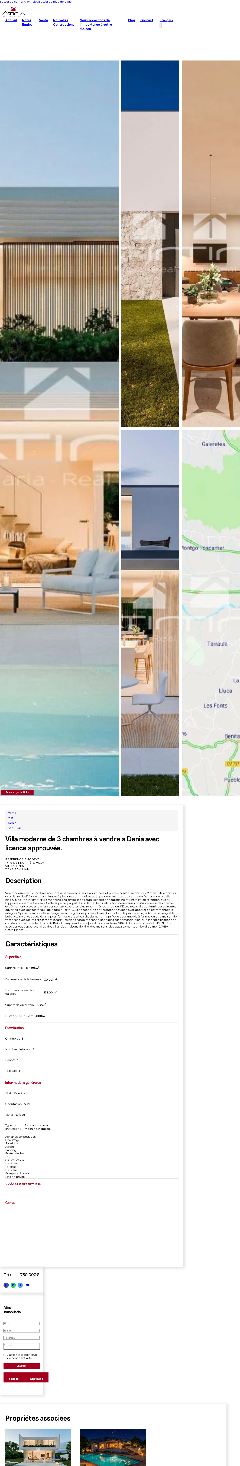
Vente (43, 20)
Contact (146, 20)
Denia (12, 823)
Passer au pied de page (55, 1)
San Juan (14, 828)
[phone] (214, 1452)
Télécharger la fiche (17, 792)
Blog (131, 20)
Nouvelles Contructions (63, 23)
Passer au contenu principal (19, 1)
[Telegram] (20, 1285)
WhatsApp (36, 1379)
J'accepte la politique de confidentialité (22, 1356)
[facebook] (5, 36)
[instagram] (16, 36)
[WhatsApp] (13, 1285)
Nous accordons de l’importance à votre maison (96, 25)
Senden (14, 1379)
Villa (11, 818)
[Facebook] (6, 1285)
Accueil (11, 20)
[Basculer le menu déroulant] (187, 1452)
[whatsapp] (202, 1452)
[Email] (27, 1285)
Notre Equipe (27, 23)
